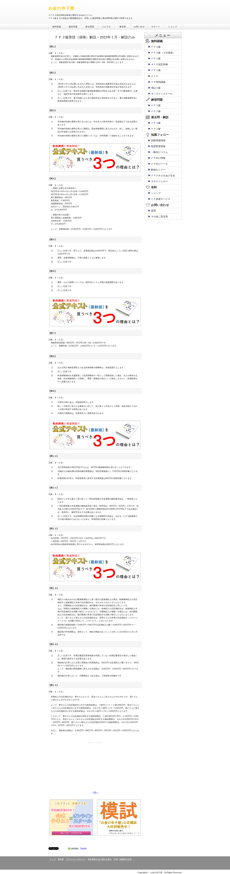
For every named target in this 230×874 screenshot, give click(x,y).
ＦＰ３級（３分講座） (163, 52)
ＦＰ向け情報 (158, 158)
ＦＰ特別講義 (158, 82)
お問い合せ (139, 26)
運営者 (122, 26)
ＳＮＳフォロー (159, 181)
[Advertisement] (95, 763)
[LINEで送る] (73, 848)
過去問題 (89, 26)
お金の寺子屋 (61, 8)
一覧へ (95, 792)
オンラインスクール (162, 93)
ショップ (172, 26)
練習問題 (73, 26)
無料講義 (56, 26)
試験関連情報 (158, 140)
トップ (53, 859)
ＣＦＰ (154, 76)
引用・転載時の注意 (123, 859)
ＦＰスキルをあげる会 (163, 175)
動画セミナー (158, 169)
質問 (153, 210)
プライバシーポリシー (76, 859)
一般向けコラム (159, 152)
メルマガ (106, 26)
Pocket (83, 848)
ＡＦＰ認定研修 (159, 64)
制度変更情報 (158, 146)
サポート (155, 26)
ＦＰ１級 (156, 70)
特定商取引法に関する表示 (100, 859)
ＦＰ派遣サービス (160, 199)
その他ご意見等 (159, 216)
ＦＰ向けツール (159, 164)
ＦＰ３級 (156, 47)
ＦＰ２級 (156, 58)
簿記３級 (156, 88)
